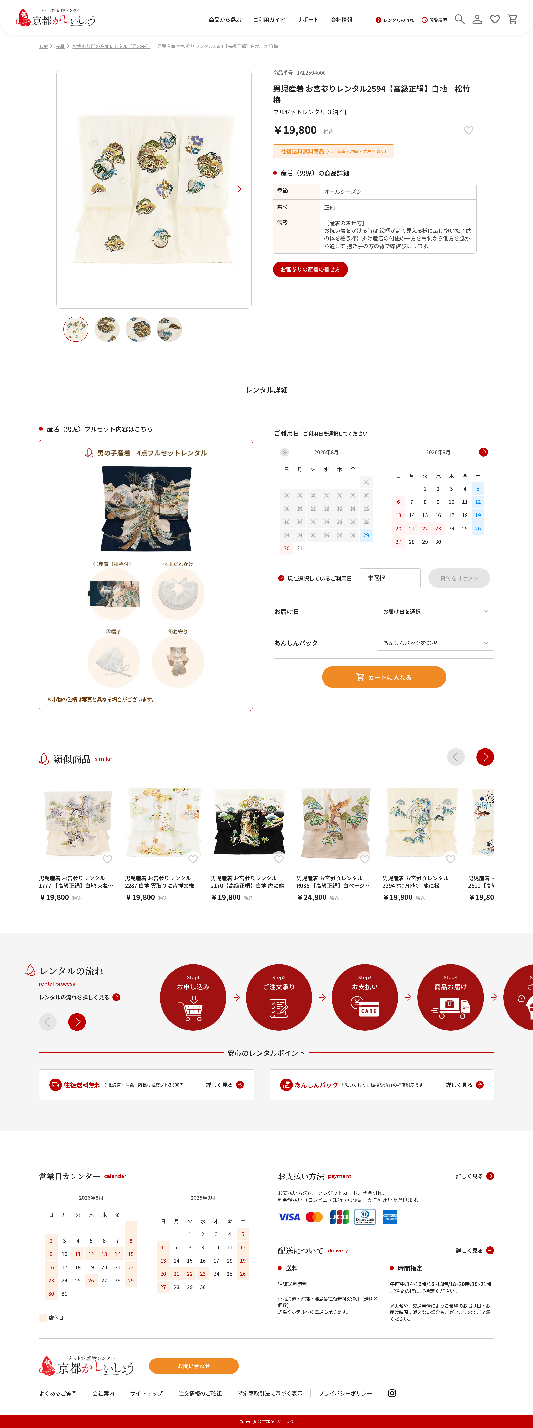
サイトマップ (146, 1393)
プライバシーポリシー (345, 1393)
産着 (60, 46)
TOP (43, 46)
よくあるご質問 (58, 1393)
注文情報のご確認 (200, 1393)
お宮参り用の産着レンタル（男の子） (111, 46)
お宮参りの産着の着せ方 (310, 269)
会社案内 (103, 1393)
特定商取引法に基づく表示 (270, 1393)
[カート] (512, 18)
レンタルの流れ (398, 20)
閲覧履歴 (438, 20)
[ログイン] (477, 18)
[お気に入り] (495, 18)
